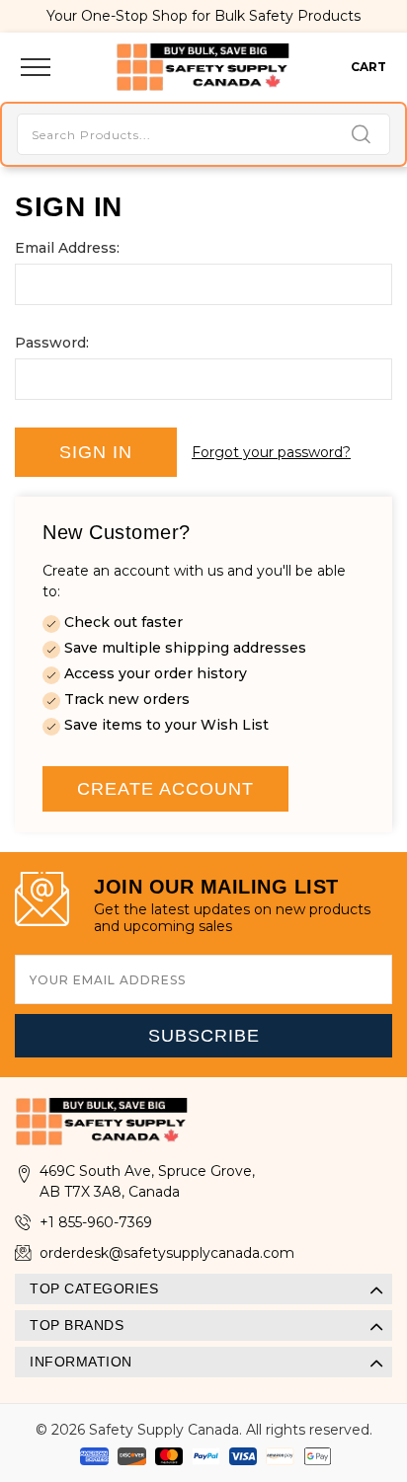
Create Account (165, 789)
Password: (52, 342)
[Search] (361, 136)
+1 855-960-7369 (96, 1222)
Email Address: (67, 248)
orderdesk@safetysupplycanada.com (167, 1253)
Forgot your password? (271, 452)
